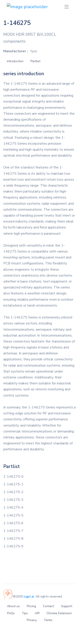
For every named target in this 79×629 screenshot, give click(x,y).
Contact (48, 606)
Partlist (35, 61)
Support (66, 606)
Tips (25, 613)
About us (13, 606)
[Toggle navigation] (66, 7)
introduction (15, 61)
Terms (48, 620)
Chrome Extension (59, 613)
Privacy (32, 620)
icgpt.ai (29, 596)
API (37, 613)
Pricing (31, 606)
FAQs (11, 613)
